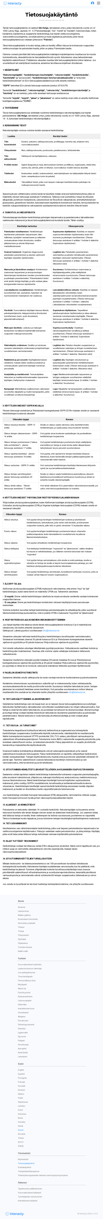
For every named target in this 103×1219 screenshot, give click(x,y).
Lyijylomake (23, 1033)
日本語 (21, 1146)
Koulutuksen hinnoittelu (28, 919)
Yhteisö (21, 927)
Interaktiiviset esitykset (27, 1201)
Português (22, 1078)
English (21, 1070)
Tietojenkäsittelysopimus (28, 1171)
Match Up (22, 989)
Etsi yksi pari (23, 1021)
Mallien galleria (24, 915)
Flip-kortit (22, 1037)
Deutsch (21, 1090)
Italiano (21, 1094)
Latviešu (21, 1106)
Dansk (20, 1126)
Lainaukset (22, 1057)
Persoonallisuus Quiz (27, 980)
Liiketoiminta (23, 911)
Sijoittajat (22, 939)
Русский (21, 1086)
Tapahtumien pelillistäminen (30, 1189)
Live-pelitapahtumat (26, 972)
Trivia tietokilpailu (25, 976)
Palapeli (21, 1041)
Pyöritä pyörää (24, 993)
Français (21, 1082)
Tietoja (21, 931)
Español (21, 1074)
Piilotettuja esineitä (26, 1025)
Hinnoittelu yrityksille (26, 923)
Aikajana (21, 1017)
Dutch (20, 1110)
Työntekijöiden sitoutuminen (30, 1197)
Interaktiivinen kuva (26, 1009)
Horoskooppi (23, 1045)
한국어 (21, 1142)
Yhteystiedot (23, 935)
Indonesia (22, 1114)
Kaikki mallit (23, 951)
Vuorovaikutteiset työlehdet (29, 964)
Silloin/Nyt (22, 1005)
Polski (20, 1098)
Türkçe (21, 1138)
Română (21, 1134)
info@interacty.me (51, 630)
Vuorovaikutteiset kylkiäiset (29, 1193)
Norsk (20, 1118)
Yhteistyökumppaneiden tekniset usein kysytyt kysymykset (43, 1175)
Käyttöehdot (23, 1159)
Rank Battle (23, 1053)
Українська (23, 1102)
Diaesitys (22, 1029)
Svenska (21, 1122)
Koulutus (21, 907)
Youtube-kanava (25, 947)
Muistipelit (22, 984)
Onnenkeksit (23, 1013)
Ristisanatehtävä (25, 997)
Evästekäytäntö (24, 1167)
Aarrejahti (22, 1049)
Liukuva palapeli (24, 1001)
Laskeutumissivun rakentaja (30, 968)
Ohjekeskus (23, 943)
